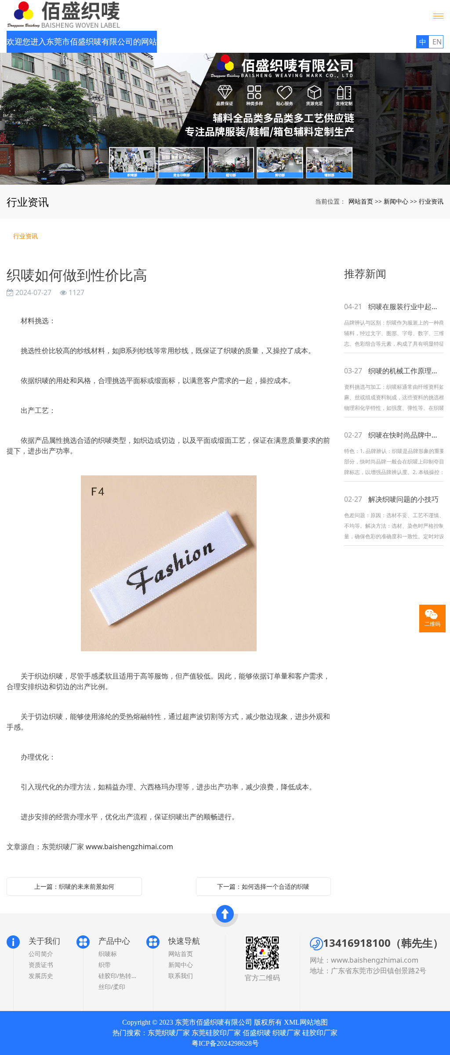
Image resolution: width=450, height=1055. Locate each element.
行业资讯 (431, 201)
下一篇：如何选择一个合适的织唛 (263, 886)
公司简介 (41, 953)
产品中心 (114, 940)
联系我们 (180, 975)
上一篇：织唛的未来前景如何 (74, 886)
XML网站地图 (306, 1022)
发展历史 (41, 975)
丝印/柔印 (111, 986)
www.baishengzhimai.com (129, 846)
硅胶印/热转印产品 (118, 975)
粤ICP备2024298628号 (225, 1043)
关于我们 (44, 940)
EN (437, 42)
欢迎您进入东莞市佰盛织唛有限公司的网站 (82, 41)
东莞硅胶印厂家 (216, 1033)
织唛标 (107, 953)
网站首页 (360, 201)
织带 (104, 964)
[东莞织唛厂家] (225, 119)
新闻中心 (396, 201)
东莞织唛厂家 (169, 1033)
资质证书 (41, 964)
